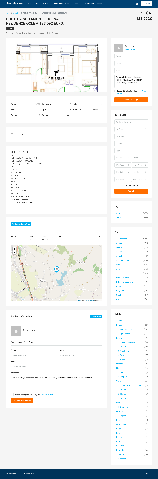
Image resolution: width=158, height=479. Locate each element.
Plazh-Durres (126, 329)
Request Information (22, 401)
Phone (61, 350)
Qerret (123, 355)
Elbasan (119, 364)
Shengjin (124, 407)
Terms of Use (47, 395)
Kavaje (119, 338)
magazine (120, 290)
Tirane (119, 321)
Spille (122, 359)
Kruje (118, 428)
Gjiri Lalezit (125, 334)
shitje (10, 28)
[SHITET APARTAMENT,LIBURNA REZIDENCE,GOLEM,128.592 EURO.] (56, 269)
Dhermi (123, 394)
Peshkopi (120, 446)
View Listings (96, 316)
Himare (123, 398)
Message (15, 373)
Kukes (119, 437)
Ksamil (123, 459)
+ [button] (14, 248)
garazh (119, 256)
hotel (118, 286)
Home (30, 4)
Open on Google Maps (22, 224)
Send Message (131, 100)
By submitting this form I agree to (34, 395)
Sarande (120, 454)
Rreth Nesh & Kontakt (62, 4)
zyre (118, 269)
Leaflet (80, 300)
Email (13, 361)
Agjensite (47, 4)
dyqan (119, 265)
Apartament (121, 239)
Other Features (132, 185)
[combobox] (131, 129)
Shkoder (120, 372)
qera (118, 213)
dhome (119, 252)
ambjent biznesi (123, 260)
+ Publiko (146, 4)
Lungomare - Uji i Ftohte (130, 385)
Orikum (123, 390)
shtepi (119, 247)
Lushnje (119, 411)
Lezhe (119, 403)
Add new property (94, 4)
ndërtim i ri (18, 134)
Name (13, 350)
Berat (118, 420)
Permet (119, 441)
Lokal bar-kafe (122, 278)
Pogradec (120, 450)
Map (37, 4)
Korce (118, 433)
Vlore (118, 381)
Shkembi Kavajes (127, 342)
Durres (119, 325)
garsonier (120, 243)
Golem (123, 346)
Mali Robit (124, 351)
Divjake (123, 416)
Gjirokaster (121, 424)
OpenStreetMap (89, 300)
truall (118, 295)
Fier (118, 368)
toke (118, 299)
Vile (118, 273)
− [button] (14, 252)
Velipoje (123, 377)
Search (131, 191)
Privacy (78, 4)
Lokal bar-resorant (124, 282)
